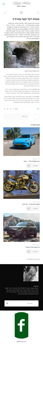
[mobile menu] (3, 4)
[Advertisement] (21, 369)
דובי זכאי (24, 116)
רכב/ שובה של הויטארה (33, 247)
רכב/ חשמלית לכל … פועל (32, 161)
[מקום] (21, 4)
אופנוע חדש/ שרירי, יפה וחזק (31, 204)
